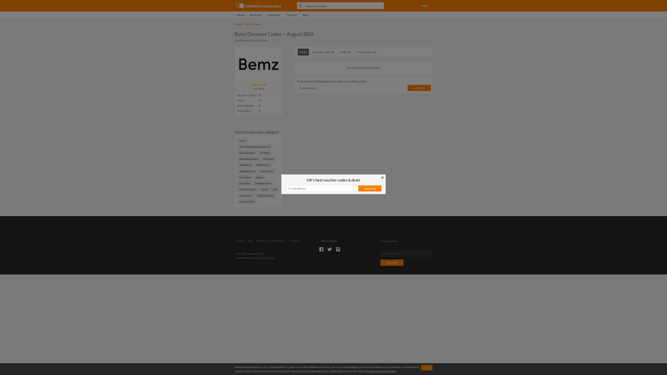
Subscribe (370, 188)
